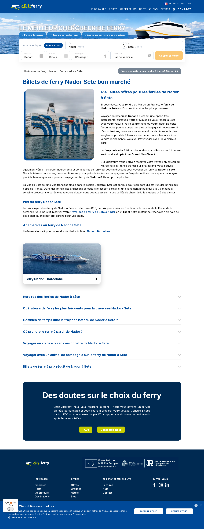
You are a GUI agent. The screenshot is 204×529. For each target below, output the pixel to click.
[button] (68, 517)
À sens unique (32, 45)
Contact (184, 9)
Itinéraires (98, 9)
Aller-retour (53, 45)
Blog (73, 496)
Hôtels (75, 492)
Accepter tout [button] (149, 511)
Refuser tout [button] (179, 511)
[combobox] (168, 4)
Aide (105, 488)
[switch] (10, 509)
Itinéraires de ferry (35, 71)
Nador (53, 71)
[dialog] (102, 515)
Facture (186, 3)
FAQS (176, 3)
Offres (165, 9)
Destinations (148, 9)
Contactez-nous (111, 429)
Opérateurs (128, 9)
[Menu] (16, 501)
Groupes (76, 488)
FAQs (86, 429)
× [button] (200, 505)
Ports (113, 9)
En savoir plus (79, 514)
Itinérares (40, 485)
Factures (108, 485)
